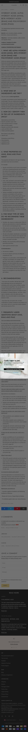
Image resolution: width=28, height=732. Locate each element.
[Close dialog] (27, 354)
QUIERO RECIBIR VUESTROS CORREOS (14, 369)
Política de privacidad (15, 372)
